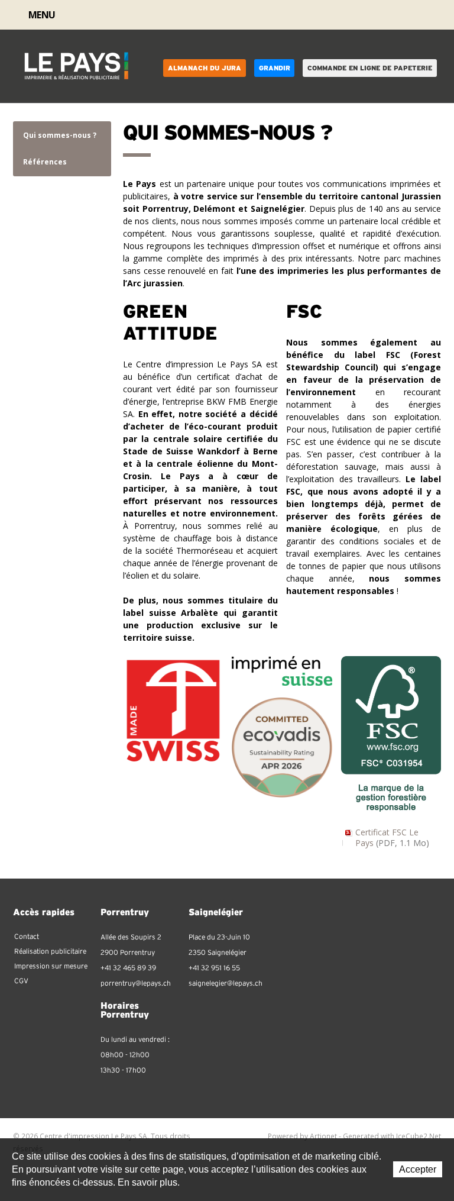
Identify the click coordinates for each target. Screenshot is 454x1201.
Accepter (417, 1169)
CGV (21, 980)
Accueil (391, 14)
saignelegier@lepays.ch (225, 983)
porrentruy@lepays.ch (135, 983)
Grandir (274, 68)
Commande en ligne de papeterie (369, 68)
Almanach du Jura (204, 68)
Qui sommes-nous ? (59, 135)
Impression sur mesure (50, 966)
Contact (408, 15)
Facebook (422, 14)
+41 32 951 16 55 (214, 967)
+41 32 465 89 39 (128, 967)
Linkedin (436, 15)
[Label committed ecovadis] (282, 746)
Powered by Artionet (302, 1136)
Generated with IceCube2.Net (392, 1136)
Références (45, 162)
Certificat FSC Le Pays (392, 837)
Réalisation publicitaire (50, 951)
